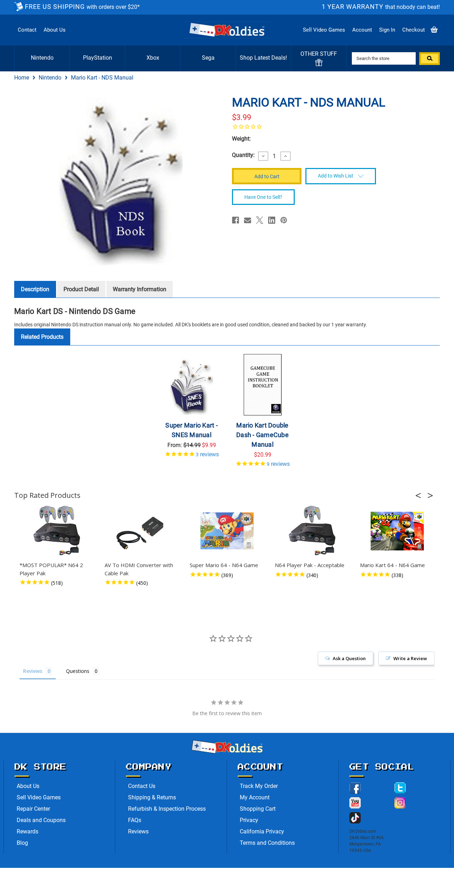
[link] (333, 126)
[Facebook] (235, 220)
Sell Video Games (324, 30)
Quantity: (243, 155)
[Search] (429, 58)
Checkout (413, 30)
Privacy (249, 820)
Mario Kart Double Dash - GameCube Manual (262, 435)
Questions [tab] (77, 671)
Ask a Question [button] (349, 658)
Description (35, 289)
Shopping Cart (258, 808)
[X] (259, 220)
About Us (55, 30)
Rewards (27, 831)
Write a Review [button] (410, 658)
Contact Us (141, 786)
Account (362, 30)
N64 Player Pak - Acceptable (309, 565)
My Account (255, 797)
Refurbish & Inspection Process (167, 808)
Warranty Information (139, 289)
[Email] (247, 220)
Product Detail (81, 289)
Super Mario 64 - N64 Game (224, 565)
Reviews (138, 831)
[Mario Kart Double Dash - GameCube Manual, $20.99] (262, 384)
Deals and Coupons (41, 820)
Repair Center (33, 808)
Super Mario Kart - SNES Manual (191, 430)
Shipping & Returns (152, 797)
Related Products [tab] (42, 336)
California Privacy (262, 831)
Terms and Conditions (267, 842)
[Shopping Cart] (434, 30)
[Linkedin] (271, 220)
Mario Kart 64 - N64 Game (392, 565)
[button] (420, 495)
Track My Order (259, 786)
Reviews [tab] (32, 671)
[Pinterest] (283, 220)
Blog (22, 842)
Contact (27, 30)
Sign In (387, 30)
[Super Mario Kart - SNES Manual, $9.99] (191, 384)
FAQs (134, 820)
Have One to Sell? (263, 197)
